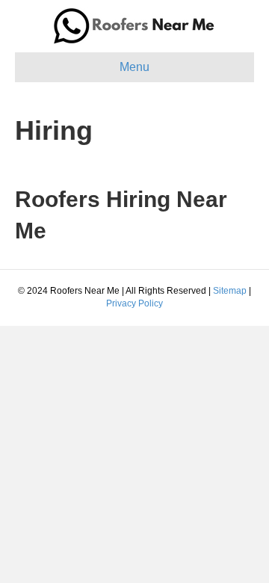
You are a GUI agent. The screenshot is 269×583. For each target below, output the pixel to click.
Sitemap (230, 291)
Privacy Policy (134, 303)
